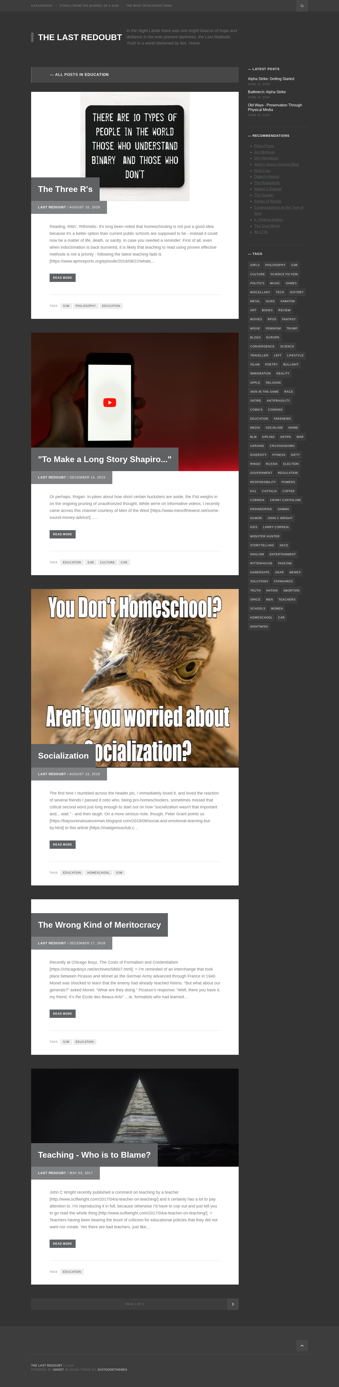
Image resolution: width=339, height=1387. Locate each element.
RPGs (272, 319)
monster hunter (265, 536)
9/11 (253, 491)
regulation (288, 473)
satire (255, 400)
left (278, 355)
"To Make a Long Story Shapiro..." (105, 459)
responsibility (263, 482)
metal (255, 301)
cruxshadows (282, 446)
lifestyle (295, 355)
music (275, 283)
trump (291, 328)
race (288, 391)
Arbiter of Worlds (267, 201)
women (277, 608)
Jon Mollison (264, 152)
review (284, 310)
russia (272, 464)
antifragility (278, 400)
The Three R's (65, 189)
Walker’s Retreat (267, 189)
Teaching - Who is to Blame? (94, 1155)
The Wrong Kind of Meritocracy (99, 925)
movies (256, 319)
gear (279, 572)
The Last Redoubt (80, 37)
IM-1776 (261, 232)
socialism (274, 427)
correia (257, 500)
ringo (255, 464)
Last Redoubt (52, 207)
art (253, 310)
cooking (275, 409)
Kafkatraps (42, 5)
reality (283, 373)
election (291, 464)
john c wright (280, 518)
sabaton (287, 301)
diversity (258, 455)
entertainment (283, 554)
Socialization (63, 755)
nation (272, 590)
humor (256, 518)
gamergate (260, 572)
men (269, 599)
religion (273, 382)
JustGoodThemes (112, 1369)
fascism (285, 563)
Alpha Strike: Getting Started (271, 79)
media (255, 427)
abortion (291, 590)
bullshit (291, 364)
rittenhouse (261, 563)
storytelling (262, 545)
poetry (271, 364)
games (291, 283)
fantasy (289, 319)
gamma (283, 509)
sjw (66, 306)
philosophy (86, 306)
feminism (273, 328)
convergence (262, 346)
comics (256, 409)
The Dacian (263, 195)
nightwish (259, 626)
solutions (259, 581)
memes (295, 572)
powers (288, 482)
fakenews (282, 418)
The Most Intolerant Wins (149, 5)
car (124, 562)
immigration (260, 373)
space (255, 599)
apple (255, 382)
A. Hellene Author (268, 220)
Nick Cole (262, 171)
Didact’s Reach (266, 177)
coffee (288, 491)
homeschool (98, 872)
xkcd (284, 545)
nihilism (257, 554)
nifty (295, 455)
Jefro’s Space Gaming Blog (276, 164)
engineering (261, 509)
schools (257, 608)
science (287, 346)
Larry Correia (276, 527)
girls (255, 265)
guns (270, 301)
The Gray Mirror (267, 226)
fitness (278, 455)
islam (255, 364)
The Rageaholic (267, 183)
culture (107, 562)
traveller (259, 355)
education (111, 306)
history (297, 292)
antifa (285, 437)
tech (280, 292)
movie (255, 328)
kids (254, 527)
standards (283, 581)
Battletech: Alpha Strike (267, 92)
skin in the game (264, 391)
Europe (273, 337)
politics (257, 283)
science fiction (284, 274)
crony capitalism (285, 500)
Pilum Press (264, 146)
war (300, 437)
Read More (62, 277)
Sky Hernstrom (266, 158)
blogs (255, 337)
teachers (287, 599)
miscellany (260, 292)
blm (253, 437)
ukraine (257, 446)
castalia (269, 491)
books (267, 310)
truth (255, 590)
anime (293, 427)
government (261, 473)
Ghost (58, 1369)
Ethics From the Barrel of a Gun (89, 5)
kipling (268, 437)
